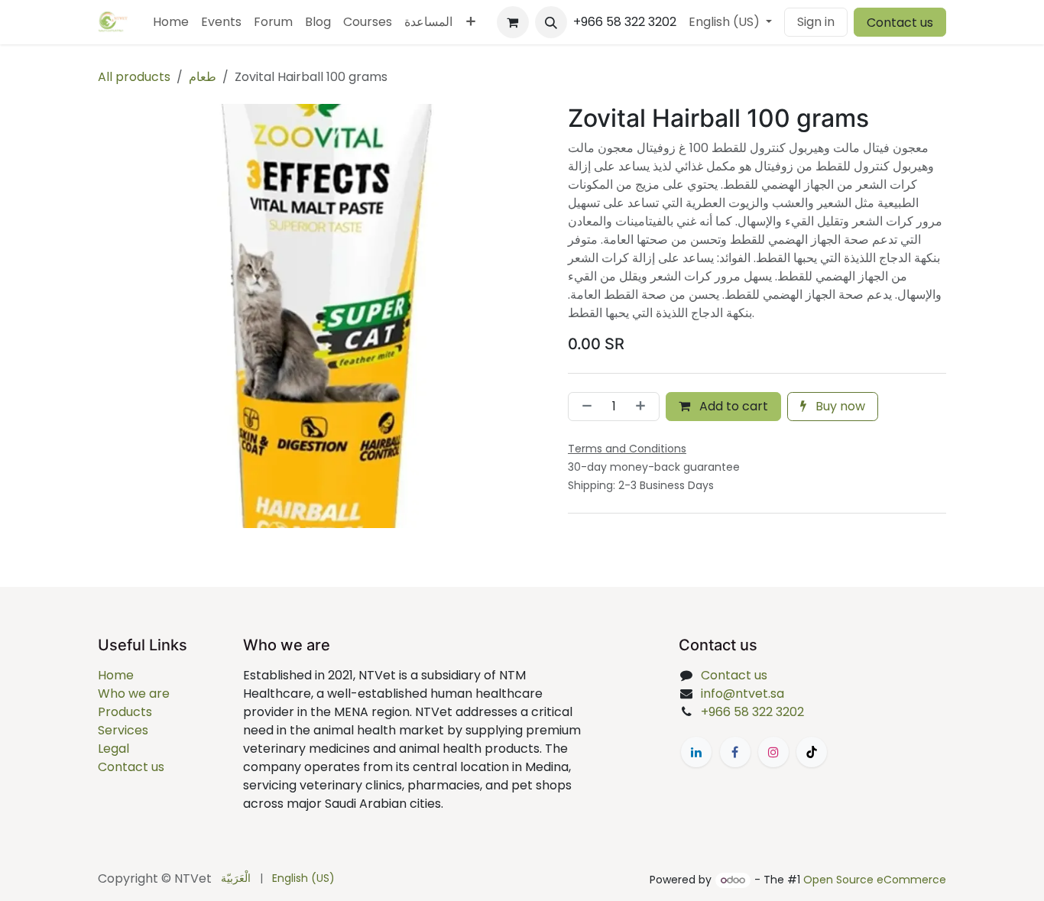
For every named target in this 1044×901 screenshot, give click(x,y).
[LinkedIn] (696, 752)
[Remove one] (584, 406)
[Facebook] (735, 752)
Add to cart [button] (732, 406)
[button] (551, 22)
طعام (202, 77)
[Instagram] (773, 752)
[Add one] (643, 406)
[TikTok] (811, 752)
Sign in (816, 22)
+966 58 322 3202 (752, 712)
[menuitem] (171, 22)
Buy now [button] (838, 406)
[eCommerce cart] (513, 22)
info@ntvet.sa (742, 693)
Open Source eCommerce (874, 879)
